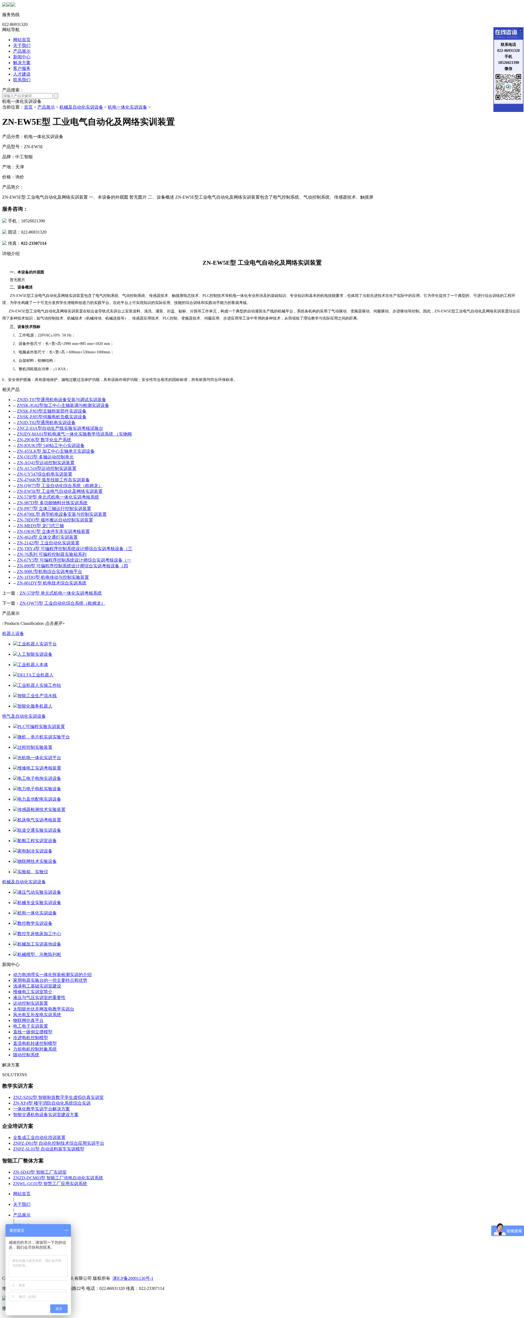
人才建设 (22, 74)
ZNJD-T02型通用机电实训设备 (46, 422)
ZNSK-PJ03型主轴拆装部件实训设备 (52, 411)
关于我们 (22, 45)
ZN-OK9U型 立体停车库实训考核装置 (53, 531)
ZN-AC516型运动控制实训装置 (46, 468)
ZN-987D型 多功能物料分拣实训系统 (52, 502)
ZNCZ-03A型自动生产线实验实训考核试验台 (60, 428)
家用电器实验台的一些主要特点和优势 (50, 980)
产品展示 (22, 51)
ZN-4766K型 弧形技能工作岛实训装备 (53, 480)
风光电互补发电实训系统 (37, 1014)
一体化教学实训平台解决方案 (41, 1109)
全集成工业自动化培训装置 (39, 1137)
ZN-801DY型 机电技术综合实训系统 (52, 583)
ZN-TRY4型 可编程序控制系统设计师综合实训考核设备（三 (74, 548)
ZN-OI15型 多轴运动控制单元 (45, 457)
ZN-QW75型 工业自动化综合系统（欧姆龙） (60, 485)
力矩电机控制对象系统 (35, 1049)
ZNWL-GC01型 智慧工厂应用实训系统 (50, 1183)
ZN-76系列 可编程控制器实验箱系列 (52, 554)
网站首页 (22, 39)
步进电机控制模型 (30, 1037)
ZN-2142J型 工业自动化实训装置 (48, 543)
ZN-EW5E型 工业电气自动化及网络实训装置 (60, 491)
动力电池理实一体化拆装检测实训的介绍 (52, 974)
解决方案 (22, 62)
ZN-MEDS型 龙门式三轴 (40, 525)
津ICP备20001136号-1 (132, 1278)
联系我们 (22, 79)
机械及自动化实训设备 (81, 107)
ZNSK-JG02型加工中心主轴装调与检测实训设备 (63, 405)
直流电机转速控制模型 (35, 1043)
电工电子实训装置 (30, 1026)
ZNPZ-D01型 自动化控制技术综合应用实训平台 (58, 1143)
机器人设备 (13, 633)
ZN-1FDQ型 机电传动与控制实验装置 (53, 577)
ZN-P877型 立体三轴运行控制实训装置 (54, 508)
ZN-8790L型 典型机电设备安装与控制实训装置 (62, 514)
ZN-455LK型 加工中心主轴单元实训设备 (56, 451)
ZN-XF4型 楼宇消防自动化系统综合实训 (52, 1103)
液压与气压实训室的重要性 (39, 997)
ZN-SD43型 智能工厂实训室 (40, 1172)
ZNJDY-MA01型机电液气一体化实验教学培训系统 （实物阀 (74, 434)
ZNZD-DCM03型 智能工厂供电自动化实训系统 (58, 1178)
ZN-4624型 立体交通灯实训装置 (47, 537)
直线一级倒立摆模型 (32, 1032)
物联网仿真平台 (28, 1020)
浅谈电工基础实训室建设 (37, 986)
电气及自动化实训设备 (24, 716)
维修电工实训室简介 (32, 991)
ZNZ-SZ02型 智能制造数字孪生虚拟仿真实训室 (58, 1097)
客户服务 (22, 68)
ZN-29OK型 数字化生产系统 (44, 439)
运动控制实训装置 (30, 1003)
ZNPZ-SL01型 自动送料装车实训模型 (48, 1149)
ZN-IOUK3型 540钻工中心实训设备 (51, 445)
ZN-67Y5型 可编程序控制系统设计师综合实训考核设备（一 (74, 560)
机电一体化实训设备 (127, 107)
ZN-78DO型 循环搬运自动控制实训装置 (55, 520)
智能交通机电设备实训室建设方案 (46, 1114)
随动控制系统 (26, 1054)
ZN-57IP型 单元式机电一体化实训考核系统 (58, 497)
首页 (28, 107)
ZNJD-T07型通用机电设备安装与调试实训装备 (61, 399)
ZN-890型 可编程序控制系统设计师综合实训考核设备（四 (72, 565)
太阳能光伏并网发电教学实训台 (43, 1009)
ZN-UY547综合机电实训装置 (44, 474)
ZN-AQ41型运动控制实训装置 (46, 462)
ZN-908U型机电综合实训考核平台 (49, 571)
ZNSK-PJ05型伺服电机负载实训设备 (52, 417)
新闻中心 (22, 57)
